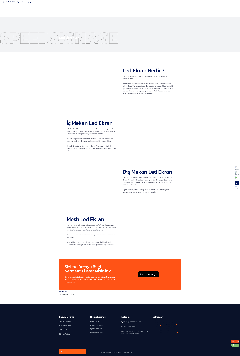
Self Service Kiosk (66, 325)
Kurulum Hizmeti (96, 332)
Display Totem (64, 334)
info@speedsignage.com (27, 2)
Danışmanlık (95, 321)
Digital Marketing (96, 325)
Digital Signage (65, 321)
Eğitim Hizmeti (96, 328)
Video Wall (63, 329)
